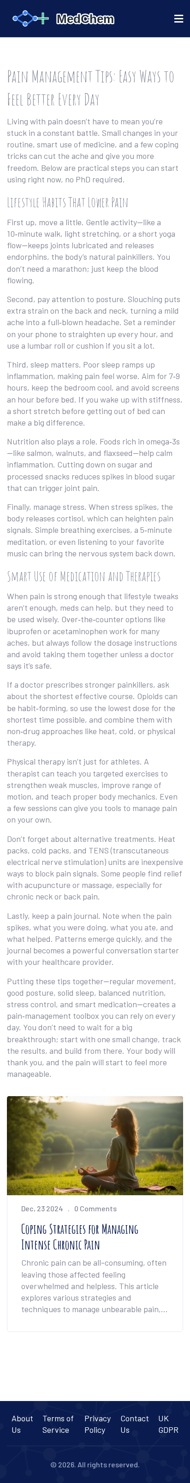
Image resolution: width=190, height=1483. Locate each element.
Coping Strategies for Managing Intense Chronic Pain (79, 1236)
